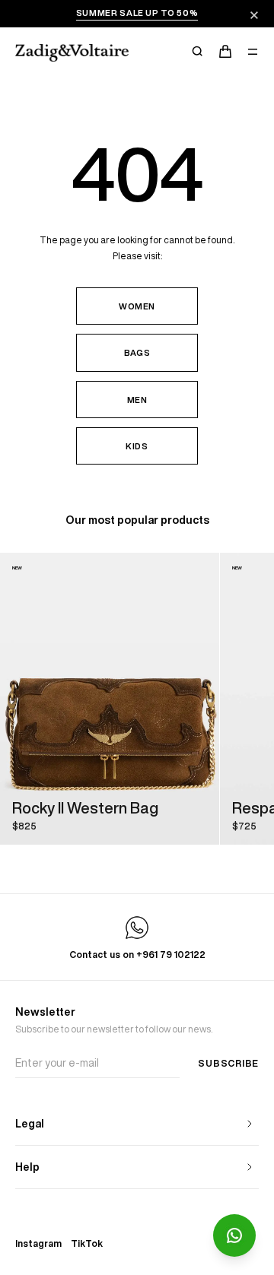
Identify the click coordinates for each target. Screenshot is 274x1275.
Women (137, 306)
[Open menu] (253, 52)
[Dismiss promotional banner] (254, 15)
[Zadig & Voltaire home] (72, 53)
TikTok (87, 1243)
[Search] (198, 52)
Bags (137, 352)
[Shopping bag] (225, 52)
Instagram (38, 1243)
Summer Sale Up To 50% (137, 12)
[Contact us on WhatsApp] (234, 1235)
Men (137, 399)
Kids (137, 446)
